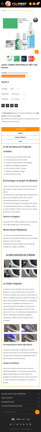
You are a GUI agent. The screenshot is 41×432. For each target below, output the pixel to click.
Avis (20, 141)
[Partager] (16, 105)
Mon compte (7, 398)
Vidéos (20, 133)
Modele (5, 99)
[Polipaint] (16, 4)
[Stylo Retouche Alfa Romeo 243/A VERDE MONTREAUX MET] (10, 59)
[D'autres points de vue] (7, 59)
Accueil (3, 10)
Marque (5, 94)
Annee (4, 89)
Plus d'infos (20, 129)
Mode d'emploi (20, 137)
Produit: (4, 73)
